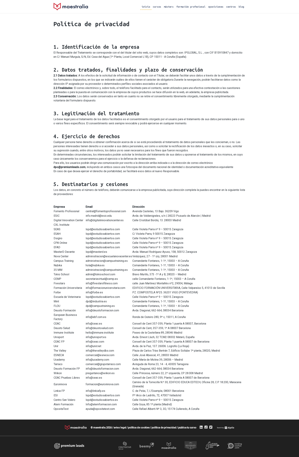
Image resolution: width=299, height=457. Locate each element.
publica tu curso (187, 427)
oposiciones (215, 6)
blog (241, 6)
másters (169, 6)
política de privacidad (164, 427)
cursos (157, 6)
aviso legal (120, 427)
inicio (146, 6)
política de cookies (139, 427)
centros (231, 6)
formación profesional (190, 6)
